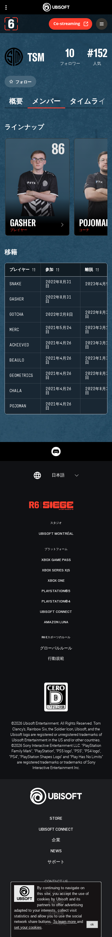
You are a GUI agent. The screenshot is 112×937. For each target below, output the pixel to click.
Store (56, 818)
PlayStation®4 (56, 601)
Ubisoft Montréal (56, 534)
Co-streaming (66, 23)
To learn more (65, 921)
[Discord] (56, 451)
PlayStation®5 (56, 591)
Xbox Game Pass (56, 560)
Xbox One (56, 581)
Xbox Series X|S (56, 570)
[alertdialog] (56, 909)
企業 (56, 840)
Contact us (56, 881)
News (56, 851)
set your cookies (28, 927)
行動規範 (56, 659)
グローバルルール (56, 648)
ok (92, 924)
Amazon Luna (56, 622)
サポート (56, 862)
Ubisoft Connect (56, 829)
